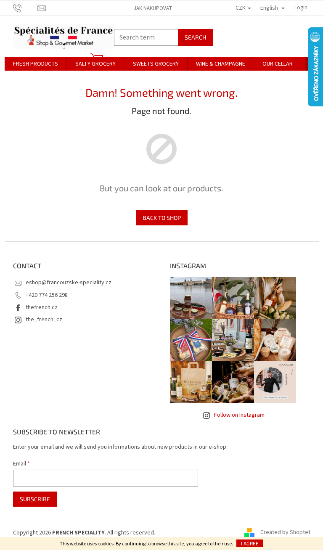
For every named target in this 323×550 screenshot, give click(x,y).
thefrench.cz (42, 307)
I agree (250, 543)
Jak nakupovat (153, 8)
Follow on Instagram (239, 415)
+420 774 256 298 (47, 295)
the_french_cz (44, 319)
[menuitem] (35, 64)
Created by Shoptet (285, 533)
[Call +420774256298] (25, 7)
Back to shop (162, 217)
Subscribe (35, 498)
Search (195, 37)
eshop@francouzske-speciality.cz (68, 282)
